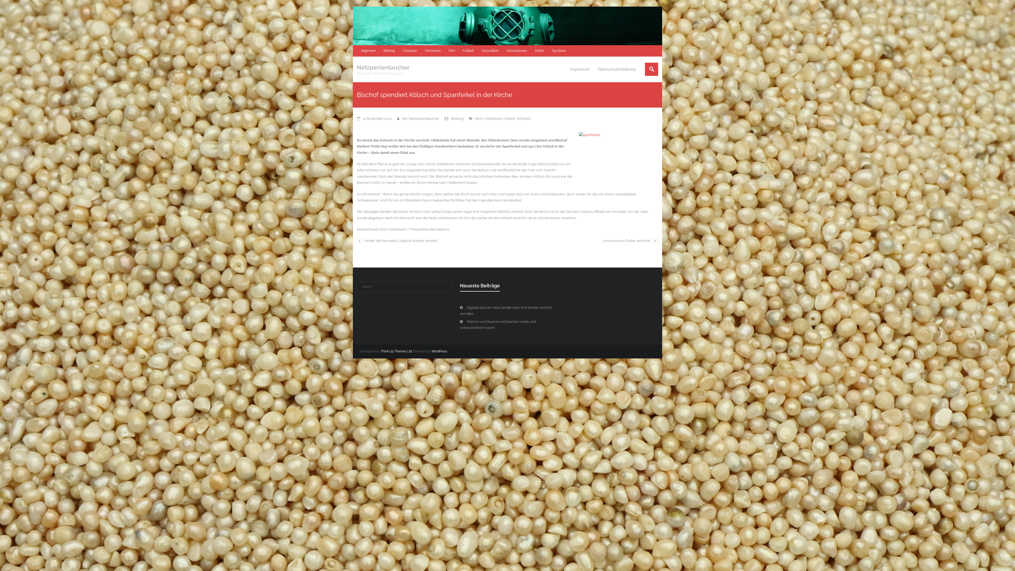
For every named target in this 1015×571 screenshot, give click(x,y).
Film (452, 51)
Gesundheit (490, 51)
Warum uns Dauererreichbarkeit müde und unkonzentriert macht (498, 325)
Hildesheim (494, 119)
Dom (479, 119)
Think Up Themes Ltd (396, 351)
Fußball (468, 51)
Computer (410, 51)
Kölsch (510, 119)
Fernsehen (433, 51)
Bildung (389, 51)
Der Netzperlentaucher (420, 119)
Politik (539, 51)
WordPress (439, 351)
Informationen (516, 51)
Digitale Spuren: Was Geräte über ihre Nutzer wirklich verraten (506, 311)
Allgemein (368, 51)
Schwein (524, 119)
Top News (559, 51)
